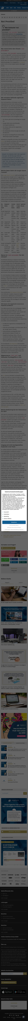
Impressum (21, 529)
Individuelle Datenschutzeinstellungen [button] (14, 527)
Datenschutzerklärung (15, 529)
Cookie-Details (7, 529)
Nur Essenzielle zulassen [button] (14, 525)
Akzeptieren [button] (14, 522)
